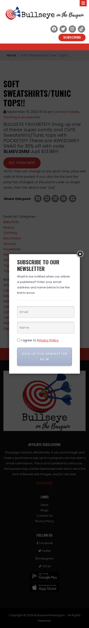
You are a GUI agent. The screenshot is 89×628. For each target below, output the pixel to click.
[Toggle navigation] (83, 3)
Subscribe (72, 37)
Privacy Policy (48, 340)
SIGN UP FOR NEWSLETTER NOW (44, 357)
